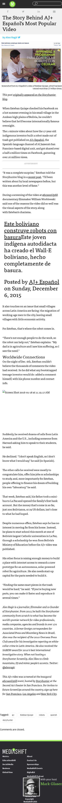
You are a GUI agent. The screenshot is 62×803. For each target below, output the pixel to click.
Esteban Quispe (26, 715)
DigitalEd (31, 772)
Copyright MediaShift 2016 (30, 800)
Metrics (5, 756)
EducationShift (9, 760)
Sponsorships (33, 764)
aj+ (13, 715)
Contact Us (32, 760)
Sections (3, 3)
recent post (34, 177)
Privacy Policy (31, 793)
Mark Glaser (51, 783)
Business (6, 768)
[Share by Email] (54, 11)
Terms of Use (30, 796)
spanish (53, 715)
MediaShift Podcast (35, 776)
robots (42, 715)
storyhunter (8, 720)
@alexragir (8, 667)
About (29, 756)
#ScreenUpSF (49, 195)
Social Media (7, 764)
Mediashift (12, 4)
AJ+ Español (37, 139)
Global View (7, 772)
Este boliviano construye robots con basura (30, 230)
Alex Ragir (11, 37)
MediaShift (14, 751)
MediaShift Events (34, 768)
